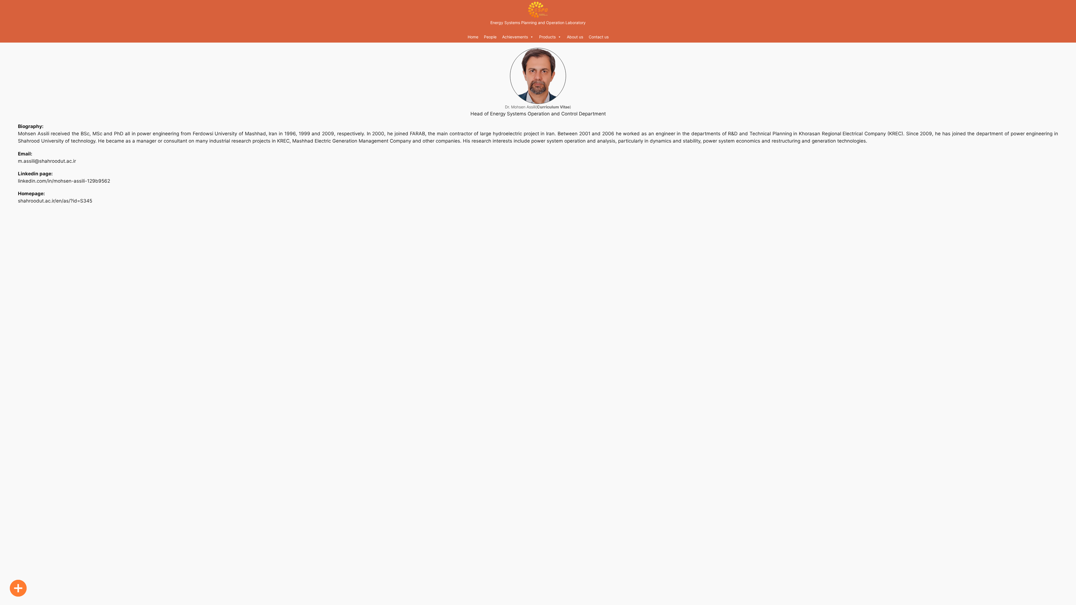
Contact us (599, 36)
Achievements (515, 36)
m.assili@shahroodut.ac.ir (47, 161)
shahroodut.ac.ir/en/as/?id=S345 (55, 201)
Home (473, 36)
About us (575, 36)
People (490, 36)
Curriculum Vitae (553, 106)
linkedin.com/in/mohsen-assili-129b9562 (64, 181)
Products (547, 36)
